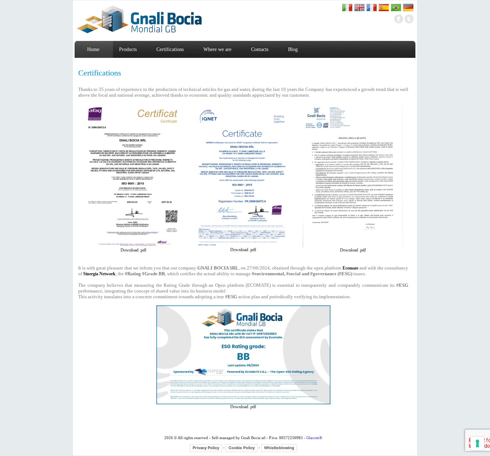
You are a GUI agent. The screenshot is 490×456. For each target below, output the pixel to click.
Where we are (217, 49)
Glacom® (314, 438)
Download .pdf (133, 250)
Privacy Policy (206, 447)
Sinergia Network (99, 273)
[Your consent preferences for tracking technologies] (477, 443)
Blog (293, 49)
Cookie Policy (241, 447)
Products (128, 49)
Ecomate (350, 268)
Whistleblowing (279, 447)
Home (93, 49)
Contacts (259, 49)
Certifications (170, 49)
